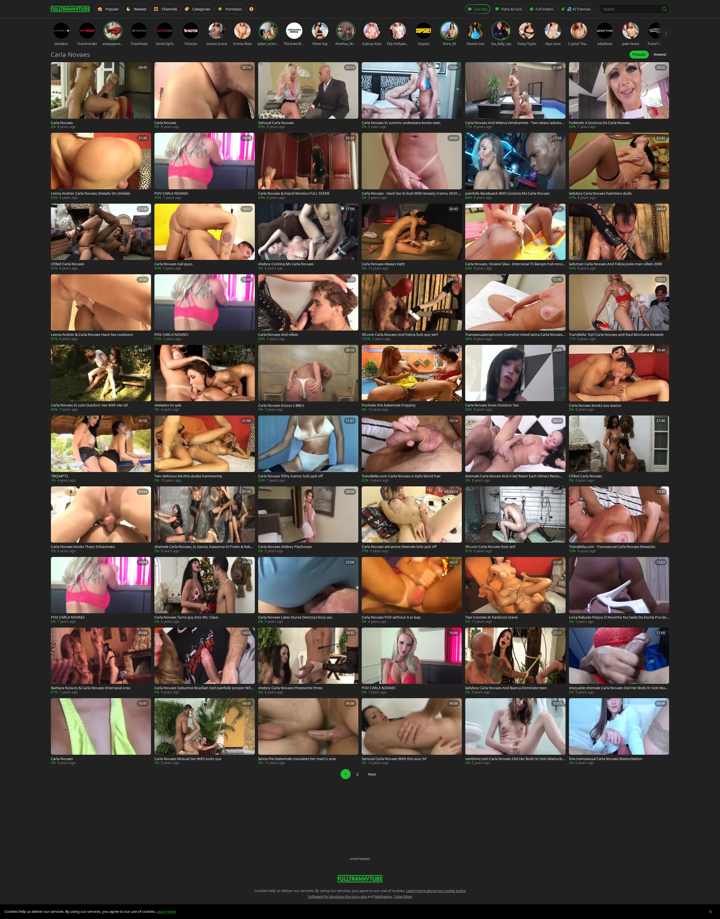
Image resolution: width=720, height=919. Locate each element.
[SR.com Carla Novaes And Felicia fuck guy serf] (412, 307)
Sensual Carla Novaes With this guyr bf (394, 759)
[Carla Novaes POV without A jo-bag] (412, 590)
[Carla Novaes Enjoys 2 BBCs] (308, 378)
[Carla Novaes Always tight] (412, 237)
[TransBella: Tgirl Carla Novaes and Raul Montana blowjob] (619, 307)
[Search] (664, 9)
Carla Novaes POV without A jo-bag (391, 617)
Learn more (166, 911)
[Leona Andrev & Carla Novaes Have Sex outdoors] (101, 307)
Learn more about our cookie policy (436, 890)
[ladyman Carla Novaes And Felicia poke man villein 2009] (619, 237)
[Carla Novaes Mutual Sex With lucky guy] (204, 731)
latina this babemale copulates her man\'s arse (297, 759)
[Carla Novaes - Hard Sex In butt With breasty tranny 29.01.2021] (412, 166)
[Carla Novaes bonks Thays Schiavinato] (101, 520)
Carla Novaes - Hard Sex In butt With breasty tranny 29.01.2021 (411, 193)
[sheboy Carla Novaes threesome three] (308, 661)
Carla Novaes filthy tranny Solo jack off (290, 476)
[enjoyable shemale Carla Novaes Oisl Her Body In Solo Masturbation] (619, 661)
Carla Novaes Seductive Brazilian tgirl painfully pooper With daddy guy (203, 688)
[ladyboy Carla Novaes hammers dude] (619, 166)
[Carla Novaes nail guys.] (204, 237)
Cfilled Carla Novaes (67, 264)
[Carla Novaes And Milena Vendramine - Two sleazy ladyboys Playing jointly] (515, 95)
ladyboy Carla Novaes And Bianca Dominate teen (506, 688)
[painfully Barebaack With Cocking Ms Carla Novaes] (515, 166)
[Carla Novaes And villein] (308, 307)
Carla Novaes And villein (278, 334)
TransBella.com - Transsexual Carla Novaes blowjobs (612, 547)
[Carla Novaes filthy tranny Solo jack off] (308, 449)
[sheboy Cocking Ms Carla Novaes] (308, 237)
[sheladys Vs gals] (204, 378)
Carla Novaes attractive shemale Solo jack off (399, 547)
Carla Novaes (62, 123)
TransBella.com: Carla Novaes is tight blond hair (401, 476)
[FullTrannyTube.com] (70, 9)
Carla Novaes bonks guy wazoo (595, 405)
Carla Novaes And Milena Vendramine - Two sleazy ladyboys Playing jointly (515, 123)
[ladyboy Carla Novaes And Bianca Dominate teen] (515, 661)
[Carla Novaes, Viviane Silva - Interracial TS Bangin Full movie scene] (515, 237)
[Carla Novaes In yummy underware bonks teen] (412, 95)
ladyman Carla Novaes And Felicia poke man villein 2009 (615, 264)
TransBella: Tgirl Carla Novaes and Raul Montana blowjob (616, 334)
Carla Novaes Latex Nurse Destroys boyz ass (295, 617)
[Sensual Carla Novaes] (308, 95)
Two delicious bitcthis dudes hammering (188, 476)
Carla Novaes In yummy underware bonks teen (401, 123)
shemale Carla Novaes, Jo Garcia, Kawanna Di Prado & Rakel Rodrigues (203, 547)
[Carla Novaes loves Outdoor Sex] (515, 378)
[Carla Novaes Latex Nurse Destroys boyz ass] (308, 590)
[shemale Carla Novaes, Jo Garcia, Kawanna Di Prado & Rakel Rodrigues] (204, 520)
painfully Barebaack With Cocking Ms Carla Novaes (507, 193)
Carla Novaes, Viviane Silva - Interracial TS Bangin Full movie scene (514, 264)
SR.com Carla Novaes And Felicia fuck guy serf (400, 334)
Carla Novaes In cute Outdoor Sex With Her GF (89, 405)
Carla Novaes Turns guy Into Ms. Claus (186, 617)
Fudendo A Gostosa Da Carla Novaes (599, 123)
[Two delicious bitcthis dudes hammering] (204, 449)
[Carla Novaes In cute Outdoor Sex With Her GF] (101, 378)
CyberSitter (402, 896)
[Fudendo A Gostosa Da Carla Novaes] (619, 95)
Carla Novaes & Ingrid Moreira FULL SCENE (294, 193)
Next (372, 774)
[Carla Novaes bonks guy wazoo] (619, 378)
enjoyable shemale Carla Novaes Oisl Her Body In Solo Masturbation (618, 688)
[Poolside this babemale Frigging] (412, 378)
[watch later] (57, 68)
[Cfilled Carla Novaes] (101, 237)
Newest (660, 54)
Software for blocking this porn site (337, 896)
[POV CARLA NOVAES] (204, 166)
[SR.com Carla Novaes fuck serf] (515, 520)
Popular (639, 54)
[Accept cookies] (710, 912)
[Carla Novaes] (101, 95)
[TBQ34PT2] (101, 449)
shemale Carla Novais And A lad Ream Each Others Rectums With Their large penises (514, 476)
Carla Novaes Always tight (383, 264)
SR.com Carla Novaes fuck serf (490, 547)
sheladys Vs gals (167, 405)
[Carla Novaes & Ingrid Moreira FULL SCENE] (308, 166)
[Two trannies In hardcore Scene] (515, 590)
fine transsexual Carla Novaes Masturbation (605, 759)
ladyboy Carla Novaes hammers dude (600, 193)
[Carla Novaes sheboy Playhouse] (308, 520)
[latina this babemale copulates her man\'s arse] (308, 731)
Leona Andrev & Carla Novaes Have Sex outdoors (92, 334)
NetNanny (383, 896)
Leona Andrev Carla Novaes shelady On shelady (90, 193)
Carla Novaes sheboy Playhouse (285, 547)
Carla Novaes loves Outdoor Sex (492, 405)
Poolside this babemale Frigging (388, 405)
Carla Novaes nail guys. (173, 264)
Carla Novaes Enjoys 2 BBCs (281, 405)
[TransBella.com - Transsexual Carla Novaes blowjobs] (619, 520)
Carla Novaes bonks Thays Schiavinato (83, 547)
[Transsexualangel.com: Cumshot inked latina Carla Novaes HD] (515, 307)
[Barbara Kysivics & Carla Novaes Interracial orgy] (101, 661)
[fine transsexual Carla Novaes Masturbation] (619, 731)
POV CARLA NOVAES (171, 193)
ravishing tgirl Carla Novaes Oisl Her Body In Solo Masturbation (515, 759)
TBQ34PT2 (59, 476)
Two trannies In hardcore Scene (491, 617)
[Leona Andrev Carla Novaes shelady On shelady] (101, 166)
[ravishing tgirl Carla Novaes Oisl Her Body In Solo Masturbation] (515, 731)
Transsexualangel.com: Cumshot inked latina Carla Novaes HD (513, 334)
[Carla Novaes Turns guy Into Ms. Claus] (204, 590)
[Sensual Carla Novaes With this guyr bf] (412, 731)
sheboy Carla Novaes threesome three (290, 688)
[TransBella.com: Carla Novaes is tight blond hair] (412, 449)
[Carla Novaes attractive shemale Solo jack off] (412, 520)
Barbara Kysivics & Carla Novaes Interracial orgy (90, 688)
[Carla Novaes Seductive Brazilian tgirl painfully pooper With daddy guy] (204, 661)
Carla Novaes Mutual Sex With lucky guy (188, 759)
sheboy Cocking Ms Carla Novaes (286, 264)
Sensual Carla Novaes (276, 123)
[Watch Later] (251, 9)
